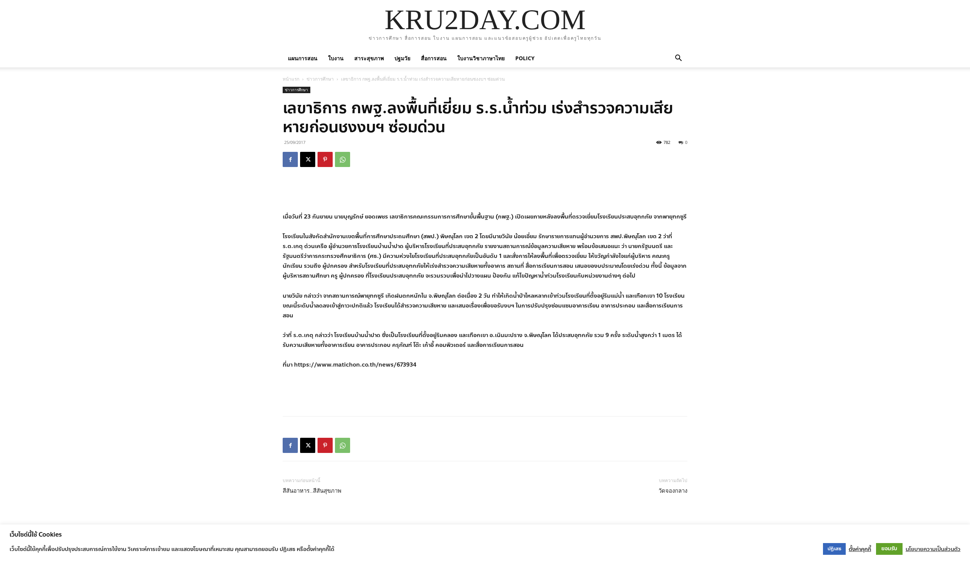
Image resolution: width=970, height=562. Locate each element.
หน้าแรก (291, 79)
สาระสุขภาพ (369, 58)
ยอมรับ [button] (889, 549)
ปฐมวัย (402, 58)
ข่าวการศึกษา (320, 79)
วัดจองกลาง (673, 490)
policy (525, 58)
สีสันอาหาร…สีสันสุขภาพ (312, 490)
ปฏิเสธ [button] (834, 549)
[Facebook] (290, 159)
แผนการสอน (303, 58)
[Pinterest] (325, 159)
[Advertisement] (485, 192)
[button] (678, 58)
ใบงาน (336, 58)
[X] (307, 159)
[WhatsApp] (342, 159)
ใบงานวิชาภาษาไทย (481, 58)
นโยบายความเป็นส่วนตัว (933, 549)
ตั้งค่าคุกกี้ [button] (860, 549)
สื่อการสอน (434, 58)
